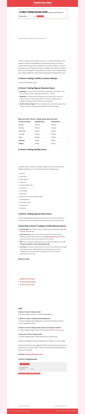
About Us (58, 410)
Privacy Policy (74, 410)
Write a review (40, 16)
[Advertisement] (42, 28)
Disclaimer (68, 410)
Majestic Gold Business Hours (34, 354)
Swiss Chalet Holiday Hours (60, 405)
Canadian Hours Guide (42, 2)
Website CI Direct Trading (27, 279)
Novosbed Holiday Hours (24, 405)
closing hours (22, 373)
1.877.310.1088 (59, 330)
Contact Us (63, 410)
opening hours (36, 373)
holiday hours (29, 373)
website (56, 169)
